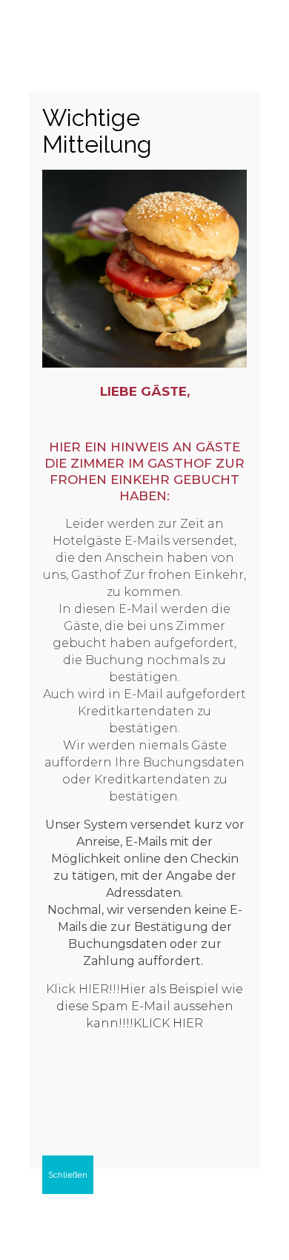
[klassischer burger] (144, 364)
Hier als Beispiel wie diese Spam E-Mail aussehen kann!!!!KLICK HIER (150, 1006)
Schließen (67, 1175)
